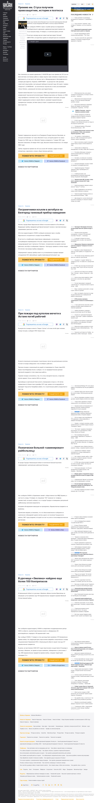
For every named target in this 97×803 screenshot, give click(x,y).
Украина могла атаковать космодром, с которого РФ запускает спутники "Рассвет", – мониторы (81, 234)
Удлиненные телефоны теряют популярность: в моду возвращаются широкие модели (80, 452)
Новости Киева (56, 719)
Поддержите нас (82, 9)
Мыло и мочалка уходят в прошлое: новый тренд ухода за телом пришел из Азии (82, 143)
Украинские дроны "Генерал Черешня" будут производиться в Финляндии (80, 169)
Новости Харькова (37, 719)
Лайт (4, 32)
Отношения (36, 769)
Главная (5, 12)
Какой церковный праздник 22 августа (53, 743)
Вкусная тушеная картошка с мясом (71, 773)
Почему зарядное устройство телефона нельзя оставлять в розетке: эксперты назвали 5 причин (81, 116)
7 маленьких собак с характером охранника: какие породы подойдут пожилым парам (81, 708)
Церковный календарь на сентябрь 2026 (30, 743)
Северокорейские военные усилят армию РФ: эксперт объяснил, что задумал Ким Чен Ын (82, 442)
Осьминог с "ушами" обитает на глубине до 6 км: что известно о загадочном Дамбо (82, 261)
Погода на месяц (35, 733)
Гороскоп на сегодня (32, 737)
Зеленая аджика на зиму (43, 776)
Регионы (5, 25)
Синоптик (43, 733)
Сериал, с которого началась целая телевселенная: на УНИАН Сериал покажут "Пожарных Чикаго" (82, 425)
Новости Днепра (34, 722)
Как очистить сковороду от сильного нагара (53, 762)
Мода (64, 769)
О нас (57, 799)
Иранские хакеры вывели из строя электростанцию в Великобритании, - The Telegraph (82, 328)
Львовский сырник (55, 773)
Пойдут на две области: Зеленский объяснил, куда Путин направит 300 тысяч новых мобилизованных (82, 688)
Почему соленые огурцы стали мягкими (30, 762)
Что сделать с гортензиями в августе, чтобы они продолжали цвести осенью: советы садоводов (81, 138)
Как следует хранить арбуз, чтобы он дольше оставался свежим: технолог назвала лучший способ (82, 458)
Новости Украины (25, 719)
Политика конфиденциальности (44, 799)
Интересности (6, 42)
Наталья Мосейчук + (36, 715)
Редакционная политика (67, 799)
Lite (21, 769)
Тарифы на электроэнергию (53, 728)
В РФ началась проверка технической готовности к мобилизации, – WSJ (82, 300)
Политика (5, 18)
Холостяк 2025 (57, 769)
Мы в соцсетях (80, 799)
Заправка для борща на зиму (27, 776)
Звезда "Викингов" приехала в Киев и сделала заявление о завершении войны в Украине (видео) (81, 413)
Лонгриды (5, 54)
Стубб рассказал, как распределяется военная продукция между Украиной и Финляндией (80, 175)
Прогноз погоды (25, 733)
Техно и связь (6, 31)
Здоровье (5, 38)
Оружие (5, 34)
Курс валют (51, 726)
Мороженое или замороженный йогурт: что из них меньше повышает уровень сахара (81, 100)
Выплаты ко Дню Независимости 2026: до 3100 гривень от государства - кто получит (82, 251)
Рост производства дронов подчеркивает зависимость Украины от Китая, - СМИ (81, 436)
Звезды (86, 769)
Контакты (5, 60)
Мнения (5, 52)
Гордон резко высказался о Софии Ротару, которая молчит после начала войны (82, 670)
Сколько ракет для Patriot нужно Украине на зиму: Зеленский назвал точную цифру (82, 676)
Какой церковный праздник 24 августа (46, 741)
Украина (5, 16)
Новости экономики (26, 726)
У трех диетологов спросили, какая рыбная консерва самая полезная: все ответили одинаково (82, 306)
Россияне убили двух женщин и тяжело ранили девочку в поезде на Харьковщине (81, 153)
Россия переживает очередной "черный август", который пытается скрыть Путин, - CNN (82, 284)
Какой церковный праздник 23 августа (74, 743)
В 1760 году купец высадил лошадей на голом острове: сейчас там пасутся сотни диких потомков (82, 464)
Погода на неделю (80, 733)
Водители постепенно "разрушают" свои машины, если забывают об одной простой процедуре (82, 322)
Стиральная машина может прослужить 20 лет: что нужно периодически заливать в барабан (80, 610)
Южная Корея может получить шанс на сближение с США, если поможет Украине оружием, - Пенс (82, 132)
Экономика (6, 20)
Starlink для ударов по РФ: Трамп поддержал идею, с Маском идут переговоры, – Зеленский (82, 665)
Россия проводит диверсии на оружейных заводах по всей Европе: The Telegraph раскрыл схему (82, 485)
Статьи (5, 48)
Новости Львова (47, 719)
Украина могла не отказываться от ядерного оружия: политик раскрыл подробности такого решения (82, 407)
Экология (5, 23)
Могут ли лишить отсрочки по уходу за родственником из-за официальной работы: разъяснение (82, 295)
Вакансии (5, 59)
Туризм (5, 40)
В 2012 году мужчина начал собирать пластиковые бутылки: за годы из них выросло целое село (82, 122)
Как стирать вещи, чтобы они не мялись (59, 765)
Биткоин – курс (86, 726)
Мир (4, 22)
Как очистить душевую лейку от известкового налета (34, 765)
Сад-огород (23, 780)
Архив (4, 57)
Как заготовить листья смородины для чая (38, 748)
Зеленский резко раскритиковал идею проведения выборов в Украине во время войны (81, 590)
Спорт (4, 27)
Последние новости (81, 15)
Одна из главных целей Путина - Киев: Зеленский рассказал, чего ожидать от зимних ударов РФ (82, 649)
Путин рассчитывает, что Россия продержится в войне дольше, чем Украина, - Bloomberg (81, 469)
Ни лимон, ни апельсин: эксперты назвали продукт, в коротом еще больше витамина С (81, 159)
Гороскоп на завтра (44, 737)
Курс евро (44, 726)
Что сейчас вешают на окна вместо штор (30, 750)
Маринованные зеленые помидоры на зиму (38, 773)
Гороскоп (23, 737)
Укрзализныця (59, 726)
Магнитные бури (51, 733)
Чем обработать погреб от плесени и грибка (31, 757)
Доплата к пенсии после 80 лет (72, 726)
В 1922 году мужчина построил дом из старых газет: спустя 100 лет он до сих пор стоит (82, 267)
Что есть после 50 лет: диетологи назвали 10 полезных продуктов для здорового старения (81, 39)
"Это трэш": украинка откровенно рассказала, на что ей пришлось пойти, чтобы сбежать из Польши (81, 430)
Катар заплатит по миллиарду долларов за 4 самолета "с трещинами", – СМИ (82, 19)
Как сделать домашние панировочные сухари (61, 760)
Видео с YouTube (7, 46)
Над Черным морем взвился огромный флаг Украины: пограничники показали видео (81, 643)
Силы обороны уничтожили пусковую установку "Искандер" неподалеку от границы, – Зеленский (80, 682)
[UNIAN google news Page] (52, 785)
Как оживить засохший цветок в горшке (30, 755)
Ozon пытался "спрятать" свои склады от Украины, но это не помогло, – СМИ (81, 25)
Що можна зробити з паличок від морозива (77, 755)
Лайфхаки (23, 748)
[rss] (61, 785)
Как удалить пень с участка (78, 765)
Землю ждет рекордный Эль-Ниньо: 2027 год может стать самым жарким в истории (82, 560)
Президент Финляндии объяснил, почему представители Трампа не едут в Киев (81, 228)
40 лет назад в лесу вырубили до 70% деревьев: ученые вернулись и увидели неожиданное (81, 419)
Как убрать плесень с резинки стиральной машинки (56, 750)
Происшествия (7, 36)
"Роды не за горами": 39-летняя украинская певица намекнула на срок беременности (81, 575)
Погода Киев (60, 733)
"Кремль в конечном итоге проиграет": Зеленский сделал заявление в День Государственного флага (82, 538)
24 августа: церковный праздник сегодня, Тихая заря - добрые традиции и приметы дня (82, 316)
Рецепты (25, 769)
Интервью (5, 50)
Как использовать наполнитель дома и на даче (32, 753)
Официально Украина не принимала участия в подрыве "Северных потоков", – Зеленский (82, 246)
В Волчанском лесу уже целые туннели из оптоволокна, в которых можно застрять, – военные (82, 94)
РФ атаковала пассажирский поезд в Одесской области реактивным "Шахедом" (82, 554)
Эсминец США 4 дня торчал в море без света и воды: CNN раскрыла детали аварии (82, 393)
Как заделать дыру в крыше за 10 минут (54, 757)
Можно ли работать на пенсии (36, 728)
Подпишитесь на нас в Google (37, 18)
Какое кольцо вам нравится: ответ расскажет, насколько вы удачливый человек (82, 279)
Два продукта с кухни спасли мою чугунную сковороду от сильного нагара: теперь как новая (82, 199)
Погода (5, 43)
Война (4, 14)
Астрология (49, 769)
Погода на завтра (69, 733)
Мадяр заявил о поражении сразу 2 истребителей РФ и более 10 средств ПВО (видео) (82, 475)
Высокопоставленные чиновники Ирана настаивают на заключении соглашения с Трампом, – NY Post (81, 106)
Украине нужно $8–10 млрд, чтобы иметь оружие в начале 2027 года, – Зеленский (82, 181)
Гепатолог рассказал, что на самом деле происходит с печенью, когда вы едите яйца (82, 604)
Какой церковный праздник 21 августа (68, 741)
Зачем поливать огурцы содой (36, 780)
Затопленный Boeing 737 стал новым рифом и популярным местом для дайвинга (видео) (82, 387)
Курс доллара (37, 726)
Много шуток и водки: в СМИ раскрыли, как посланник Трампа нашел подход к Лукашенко (81, 693)
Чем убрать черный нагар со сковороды (61, 748)
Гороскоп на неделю (56, 737)
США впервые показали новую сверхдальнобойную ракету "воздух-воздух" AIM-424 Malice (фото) (80, 548)
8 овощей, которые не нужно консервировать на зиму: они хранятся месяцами (81, 240)
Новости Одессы (24, 722)
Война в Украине (25, 715)
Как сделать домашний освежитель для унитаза (58, 753)
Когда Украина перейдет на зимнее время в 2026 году (76, 719)
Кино (30, 769)
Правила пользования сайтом (26, 799)
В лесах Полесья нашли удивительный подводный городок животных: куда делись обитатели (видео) (82, 527)
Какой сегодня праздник (27, 741)
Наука (4, 29)
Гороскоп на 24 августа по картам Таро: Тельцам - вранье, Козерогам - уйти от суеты (82, 273)
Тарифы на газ (24, 728)
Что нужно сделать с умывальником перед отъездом (34, 760)
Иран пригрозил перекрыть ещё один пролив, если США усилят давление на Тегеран (82, 532)
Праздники (70, 769)
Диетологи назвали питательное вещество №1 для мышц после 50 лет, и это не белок (82, 654)
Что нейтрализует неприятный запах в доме (53, 755)
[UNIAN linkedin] (49, 785)
